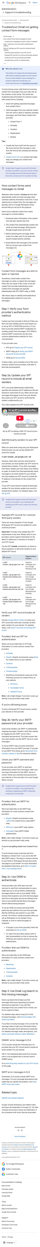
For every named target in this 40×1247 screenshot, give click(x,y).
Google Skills (6, 1196)
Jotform (9, 821)
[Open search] (29, 2)
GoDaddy (9, 653)
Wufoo (35, 657)
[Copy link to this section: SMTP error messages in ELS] (32, 1072)
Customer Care (7, 1228)
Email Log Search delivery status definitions (18, 1034)
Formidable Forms (17, 688)
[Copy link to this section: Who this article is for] (24, 69)
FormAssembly (11, 671)
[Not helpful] (21, 1130)
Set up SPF (6, 493)
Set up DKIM (20, 358)
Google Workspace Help (9, 20)
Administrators (9, 9)
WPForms (14, 684)
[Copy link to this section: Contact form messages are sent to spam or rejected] (21, 274)
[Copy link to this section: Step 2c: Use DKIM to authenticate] (18, 880)
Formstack (10, 831)
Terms (4, 1237)
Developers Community (9, 1225)
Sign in (35, 2)
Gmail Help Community (29, 83)
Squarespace (11, 968)
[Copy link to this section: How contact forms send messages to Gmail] (26, 189)
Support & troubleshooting (18, 12)
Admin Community (8, 1221)
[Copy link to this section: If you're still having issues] (29, 705)
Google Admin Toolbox (16, 620)
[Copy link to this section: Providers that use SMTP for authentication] (18, 804)
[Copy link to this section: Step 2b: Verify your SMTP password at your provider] (35, 723)
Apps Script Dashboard (9, 1208)
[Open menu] (3, 2)
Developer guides (7, 1189)
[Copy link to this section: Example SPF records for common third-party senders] (23, 518)
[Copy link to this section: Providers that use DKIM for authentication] (18, 951)
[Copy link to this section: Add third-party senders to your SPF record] (10, 443)
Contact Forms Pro (13, 157)
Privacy (10, 1237)
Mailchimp (10, 965)
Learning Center (7, 1192)
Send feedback (20, 1136)
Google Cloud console (9, 1212)
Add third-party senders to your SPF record (22, 1063)
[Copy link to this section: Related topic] (19, 1092)
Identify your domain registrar (13, 1098)
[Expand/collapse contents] (13, 36)
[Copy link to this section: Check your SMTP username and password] (13, 763)
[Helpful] (18, 1130)
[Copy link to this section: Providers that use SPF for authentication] (18, 639)
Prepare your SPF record (23, 348)
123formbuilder (11, 667)
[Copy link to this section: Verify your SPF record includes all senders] (12, 615)
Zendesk (9, 664)
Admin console (7, 1205)
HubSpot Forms (16, 692)
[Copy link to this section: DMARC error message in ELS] (33, 1040)
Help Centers (6, 1186)
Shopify (9, 657)
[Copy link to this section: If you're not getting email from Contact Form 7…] (6, 849)
